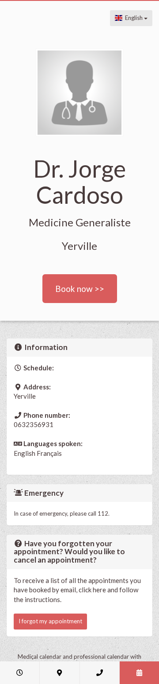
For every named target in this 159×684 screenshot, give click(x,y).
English (133, 17)
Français (49, 453)
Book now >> (79, 289)
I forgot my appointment (50, 621)
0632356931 (33, 424)
